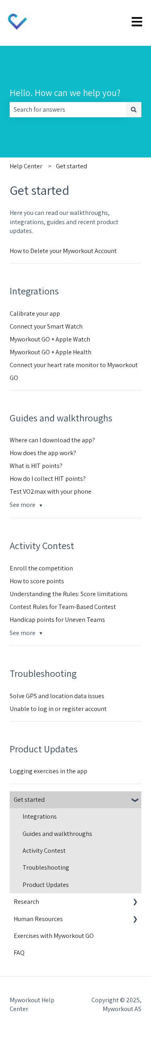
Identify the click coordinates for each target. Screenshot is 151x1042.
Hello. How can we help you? (65, 93)
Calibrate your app (35, 313)
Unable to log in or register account (58, 709)
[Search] (133, 109)
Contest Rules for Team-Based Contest (63, 607)
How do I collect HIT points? (48, 478)
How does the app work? (43, 453)
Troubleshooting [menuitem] (46, 867)
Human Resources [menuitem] (38, 919)
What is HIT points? (36, 466)
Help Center (26, 166)
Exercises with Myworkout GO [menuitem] (54, 936)
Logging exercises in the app (48, 771)
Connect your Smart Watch (46, 326)
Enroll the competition (41, 568)
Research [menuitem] (26, 901)
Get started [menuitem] (29, 799)
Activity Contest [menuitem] (44, 850)
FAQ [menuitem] (19, 952)
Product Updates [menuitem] (46, 885)
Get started (71, 166)
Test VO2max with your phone (50, 491)
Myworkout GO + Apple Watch (50, 339)
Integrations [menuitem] (40, 816)
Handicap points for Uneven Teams (57, 619)
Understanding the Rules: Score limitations (69, 594)
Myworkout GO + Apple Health (50, 352)
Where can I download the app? (52, 440)
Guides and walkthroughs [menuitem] (57, 834)
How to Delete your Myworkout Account (63, 251)
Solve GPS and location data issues (57, 696)
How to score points (37, 581)
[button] (134, 800)
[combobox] (68, 109)
